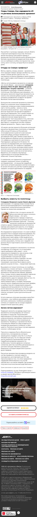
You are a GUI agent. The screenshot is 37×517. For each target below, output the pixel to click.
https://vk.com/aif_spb (8, 376)
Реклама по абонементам (11, 454)
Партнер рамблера (16, 508)
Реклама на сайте (8, 451)
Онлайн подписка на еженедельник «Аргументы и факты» (15, 445)
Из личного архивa (23, 49)
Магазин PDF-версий (9, 442)
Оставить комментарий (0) (19, 414)
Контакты (5, 449)
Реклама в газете (16, 449)
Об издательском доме (10, 440)
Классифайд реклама (25, 456)
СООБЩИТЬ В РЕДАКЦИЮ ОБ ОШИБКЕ (14, 461)
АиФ (5, 195)
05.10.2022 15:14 (5, 7)
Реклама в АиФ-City (8, 456)
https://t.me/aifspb (7, 372)
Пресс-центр (24, 440)
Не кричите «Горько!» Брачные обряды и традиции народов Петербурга (16, 390)
